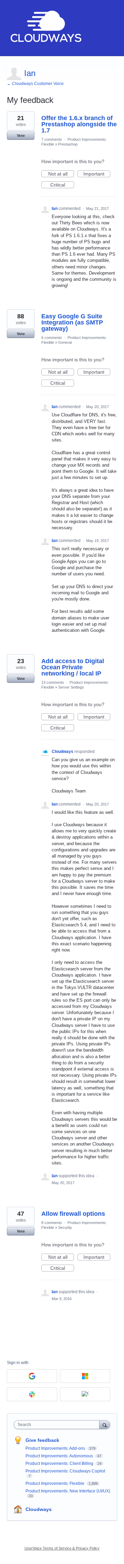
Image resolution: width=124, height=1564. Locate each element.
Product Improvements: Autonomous (59, 1456)
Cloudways (38, 1509)
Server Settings (71, 687)
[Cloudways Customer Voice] (45, 28)
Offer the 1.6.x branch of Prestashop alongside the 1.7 (79, 124)
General (65, 342)
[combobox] (58, 1424)
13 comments (52, 682)
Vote (21, 136)
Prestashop (68, 144)
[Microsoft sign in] (85, 1376)
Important (96, 174)
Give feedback (42, 1440)
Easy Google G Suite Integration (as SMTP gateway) (72, 322)
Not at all (61, 174)
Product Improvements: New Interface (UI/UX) (67, 1491)
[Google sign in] (32, 1376)
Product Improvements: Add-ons (55, 1448)
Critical (62, 185)
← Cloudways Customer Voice (35, 83)
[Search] (104, 1424)
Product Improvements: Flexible (55, 1483)
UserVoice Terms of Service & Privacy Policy (62, 1548)
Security (65, 1227)
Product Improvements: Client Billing (59, 1463)
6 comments (51, 338)
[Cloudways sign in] (85, 1394)
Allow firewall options (73, 1213)
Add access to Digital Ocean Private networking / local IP (72, 667)
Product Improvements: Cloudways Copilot (65, 1471)
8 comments (51, 1223)
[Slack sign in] (32, 1394)
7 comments (51, 139)
